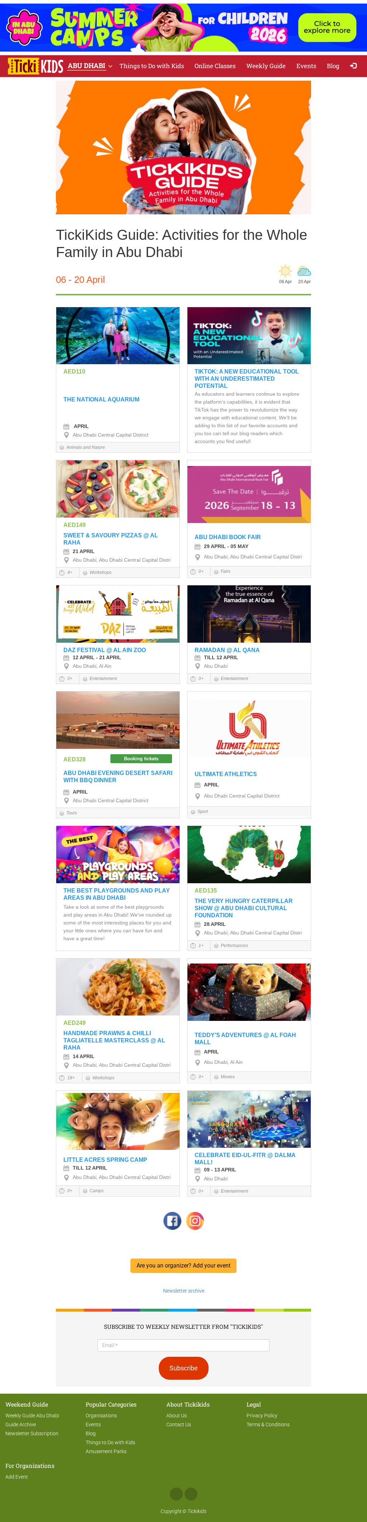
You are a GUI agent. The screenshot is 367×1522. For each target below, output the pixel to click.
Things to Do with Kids (151, 66)
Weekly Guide (266, 66)
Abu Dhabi (216, 666)
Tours (71, 812)
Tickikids (196, 1511)
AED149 (74, 525)
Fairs (225, 571)
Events (306, 66)
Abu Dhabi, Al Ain (92, 666)
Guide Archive (20, 1424)
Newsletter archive (183, 1291)
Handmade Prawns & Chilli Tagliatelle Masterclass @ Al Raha (114, 1040)
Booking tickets (141, 758)
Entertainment (103, 678)
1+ (200, 945)
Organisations (101, 1415)
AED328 (74, 759)
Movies (228, 1076)
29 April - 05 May (226, 546)
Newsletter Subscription (31, 1433)
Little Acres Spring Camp (105, 1160)
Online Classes (215, 66)
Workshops (100, 572)
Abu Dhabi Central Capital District (110, 435)
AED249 (74, 1023)
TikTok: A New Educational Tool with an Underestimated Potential (247, 378)
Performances (234, 945)
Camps (97, 1190)
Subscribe (184, 1368)
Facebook (176, 1494)
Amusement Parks (106, 1451)
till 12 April (221, 657)
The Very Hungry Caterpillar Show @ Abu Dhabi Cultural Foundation (244, 908)
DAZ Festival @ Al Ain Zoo (104, 650)
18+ (70, 1077)
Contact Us (178, 1424)
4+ (69, 572)
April (81, 426)
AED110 (74, 371)
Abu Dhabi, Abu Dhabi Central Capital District (124, 560)
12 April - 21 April (97, 657)
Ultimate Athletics (226, 774)
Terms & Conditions (268, 1424)
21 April (84, 551)
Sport (202, 811)
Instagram (191, 1494)
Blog (333, 66)
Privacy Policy (262, 1415)
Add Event (16, 1477)
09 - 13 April (220, 1170)
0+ (200, 571)
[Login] (355, 66)
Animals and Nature (85, 447)
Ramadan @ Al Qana (227, 650)
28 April (215, 924)
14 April (84, 1056)
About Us (176, 1415)
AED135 (206, 891)
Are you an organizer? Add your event (183, 1265)
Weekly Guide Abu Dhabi (32, 1415)
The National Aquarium (101, 399)
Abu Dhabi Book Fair (228, 537)
